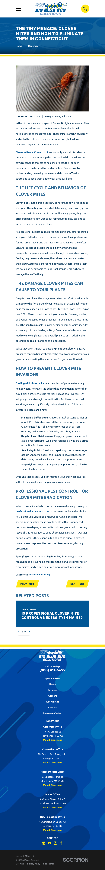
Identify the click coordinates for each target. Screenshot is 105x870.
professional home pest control (34, 511)
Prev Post (27, 584)
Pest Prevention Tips (40, 574)
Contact (52, 707)
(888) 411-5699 (52, 670)
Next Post (77, 584)
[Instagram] (55, 843)
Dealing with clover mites (31, 383)
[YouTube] (49, 843)
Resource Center (52, 713)
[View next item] (29, 632)
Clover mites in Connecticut (32, 152)
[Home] (51, 8)
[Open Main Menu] (18, 8)
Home (52, 684)
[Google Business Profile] (43, 843)
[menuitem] (20, 864)
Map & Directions (52, 740)
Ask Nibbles (52, 701)
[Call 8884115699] (85, 9)
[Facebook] (61, 843)
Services (52, 690)
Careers (52, 695)
